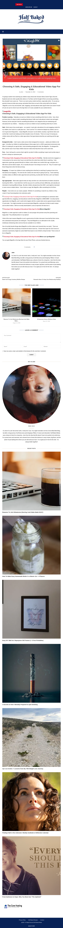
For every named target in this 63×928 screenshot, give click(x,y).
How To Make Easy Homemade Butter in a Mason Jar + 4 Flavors (23, 576)
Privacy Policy (22, 920)
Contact (35, 7)
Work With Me (28, 7)
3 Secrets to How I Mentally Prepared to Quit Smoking (20, 704)
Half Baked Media (38, 922)
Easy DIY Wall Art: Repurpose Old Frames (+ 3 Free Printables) (23, 640)
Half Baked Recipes (33, 920)
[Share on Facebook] (36, 247)
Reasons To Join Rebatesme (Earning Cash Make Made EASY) (22, 512)
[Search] (60, 31)
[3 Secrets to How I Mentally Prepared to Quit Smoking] (31, 673)
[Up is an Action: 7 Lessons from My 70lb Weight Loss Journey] (31, 737)
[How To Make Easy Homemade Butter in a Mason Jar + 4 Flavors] (31, 545)
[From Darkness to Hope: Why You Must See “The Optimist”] (31, 865)
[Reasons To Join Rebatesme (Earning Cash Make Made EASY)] (16, 302)
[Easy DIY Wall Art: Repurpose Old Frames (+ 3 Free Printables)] (31, 609)
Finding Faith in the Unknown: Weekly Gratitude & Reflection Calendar (25, 833)
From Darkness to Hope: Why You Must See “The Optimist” (21, 897)
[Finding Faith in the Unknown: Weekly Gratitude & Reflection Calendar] (31, 801)
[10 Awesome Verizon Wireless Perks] (46, 302)
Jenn (22, 92)
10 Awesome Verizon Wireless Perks (46, 319)
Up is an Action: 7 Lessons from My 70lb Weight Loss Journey (22, 768)
